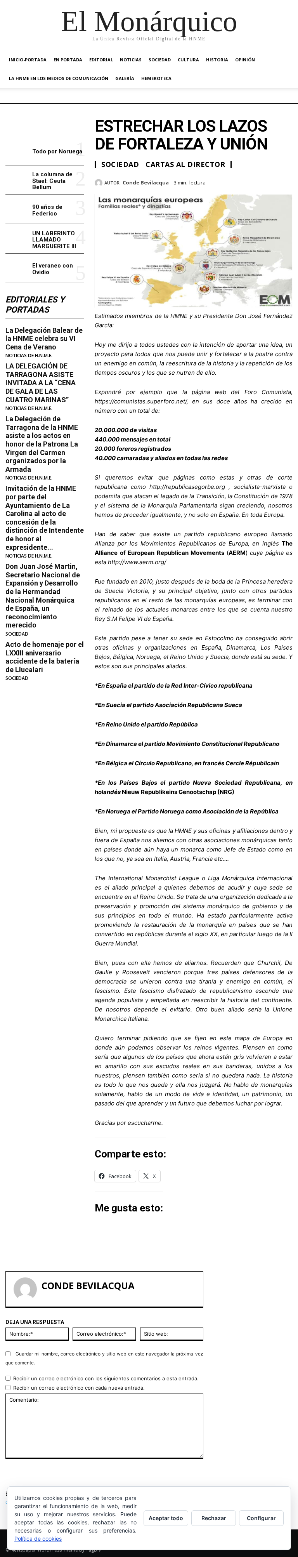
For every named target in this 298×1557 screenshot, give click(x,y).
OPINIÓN (245, 60)
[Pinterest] (267, 181)
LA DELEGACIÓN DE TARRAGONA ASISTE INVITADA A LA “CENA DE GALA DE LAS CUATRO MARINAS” (40, 382)
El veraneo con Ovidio (52, 269)
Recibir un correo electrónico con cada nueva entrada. (79, 1388)
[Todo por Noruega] (17, 151)
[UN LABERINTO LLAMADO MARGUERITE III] (17, 238)
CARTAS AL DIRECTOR (185, 164)
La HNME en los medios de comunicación (58, 78)
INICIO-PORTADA (28, 60)
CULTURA (188, 60)
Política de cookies (38, 1538)
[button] (283, 60)
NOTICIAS (131, 60)
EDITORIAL (101, 60)
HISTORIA (217, 60)
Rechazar (213, 1518)
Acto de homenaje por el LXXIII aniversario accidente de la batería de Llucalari (44, 657)
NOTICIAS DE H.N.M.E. (28, 355)
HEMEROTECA (156, 78)
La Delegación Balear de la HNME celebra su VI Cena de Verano (44, 338)
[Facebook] (231, 181)
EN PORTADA (68, 60)
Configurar (261, 1518)
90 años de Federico (47, 210)
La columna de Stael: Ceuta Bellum (52, 181)
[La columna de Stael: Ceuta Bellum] (17, 180)
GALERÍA (124, 78)
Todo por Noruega (57, 151)
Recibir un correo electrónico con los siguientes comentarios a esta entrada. (106, 1378)
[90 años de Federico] (17, 209)
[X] (249, 181)
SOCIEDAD (160, 60)
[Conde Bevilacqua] (99, 183)
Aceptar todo (166, 1518)
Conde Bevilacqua (146, 183)
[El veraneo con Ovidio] (17, 268)
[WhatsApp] (285, 181)
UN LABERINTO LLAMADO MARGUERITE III (54, 240)
